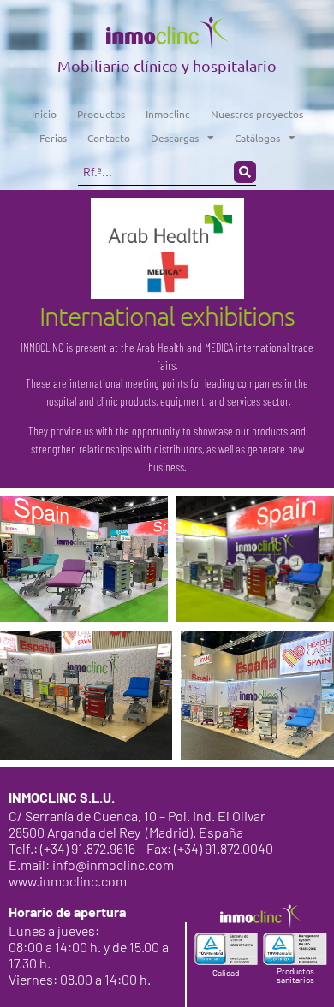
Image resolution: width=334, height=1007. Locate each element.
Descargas (175, 138)
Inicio (44, 114)
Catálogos (257, 138)
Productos (101, 114)
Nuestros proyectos (257, 114)
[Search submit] (245, 172)
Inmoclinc (168, 114)
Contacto (108, 138)
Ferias (53, 138)
